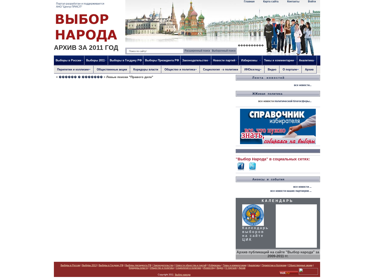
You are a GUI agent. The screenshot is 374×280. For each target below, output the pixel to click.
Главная (249, 1)
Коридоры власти (145, 69)
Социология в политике (188, 268)
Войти (312, 1)
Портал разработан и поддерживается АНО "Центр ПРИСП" (80, 5)
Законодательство (163, 265)
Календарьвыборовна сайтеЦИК (255, 233)
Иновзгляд (209, 268)
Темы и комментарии (234, 265)
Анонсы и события (268, 179)
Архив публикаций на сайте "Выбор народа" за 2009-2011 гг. (278, 254)
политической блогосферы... (292, 101)
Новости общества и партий (191, 265)
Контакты (293, 1)
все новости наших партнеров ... (290, 190)
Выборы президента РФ (138, 265)
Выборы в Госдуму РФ (126, 60)
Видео (272, 69)
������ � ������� (81, 77)
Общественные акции (112, 69)
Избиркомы (214, 265)
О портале (231, 268)
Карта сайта (271, 1)
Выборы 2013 (89, 265)
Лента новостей (268, 77)
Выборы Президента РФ (162, 60)
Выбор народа (182, 274)
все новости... (302, 85)
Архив (309, 69)
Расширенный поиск (197, 50)
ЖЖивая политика (267, 93)
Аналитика (254, 265)
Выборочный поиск (223, 50)
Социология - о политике (220, 69)
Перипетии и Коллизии (274, 265)
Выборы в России (70, 265)
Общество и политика (162, 268)
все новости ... (302, 186)
